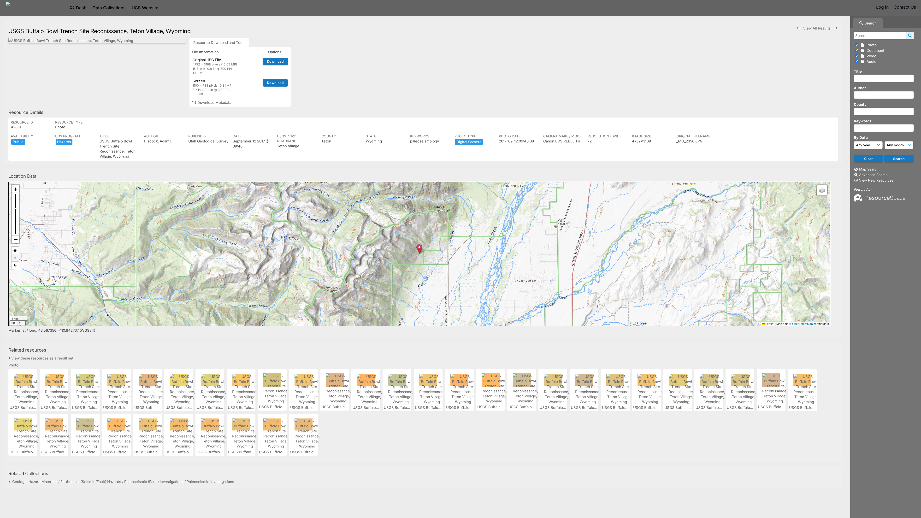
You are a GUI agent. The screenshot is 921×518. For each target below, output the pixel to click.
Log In (882, 7)
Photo (871, 45)
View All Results (817, 28)
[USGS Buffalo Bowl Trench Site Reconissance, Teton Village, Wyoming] (97, 40)
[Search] (910, 35)
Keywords (862, 121)
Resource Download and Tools (219, 42)
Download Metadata (213, 102)
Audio (870, 61)
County (860, 104)
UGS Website (145, 7)
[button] (419, 249)
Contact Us (905, 7)
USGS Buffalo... (23, 407)
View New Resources (876, 180)
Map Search (868, 169)
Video (870, 56)
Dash (81, 7)
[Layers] (822, 190)
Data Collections (109, 7)
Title (858, 71)
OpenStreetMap (802, 324)
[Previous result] (798, 28)
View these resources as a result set (41, 358)
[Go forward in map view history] (15, 258)
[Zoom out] (15, 239)
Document (874, 50)
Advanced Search (873, 175)
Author (860, 88)
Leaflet (769, 324)
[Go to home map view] (15, 250)
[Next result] (835, 28)
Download (275, 61)
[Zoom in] (15, 189)
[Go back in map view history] (15, 265)
